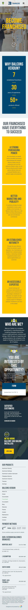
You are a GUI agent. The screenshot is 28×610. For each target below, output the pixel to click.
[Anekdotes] (20, 607)
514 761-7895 (22, 544)
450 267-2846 (22, 567)
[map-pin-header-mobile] (3, 2)
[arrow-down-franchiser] (14, 43)
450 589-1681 (22, 556)
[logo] (14, 2)
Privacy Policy (5, 603)
